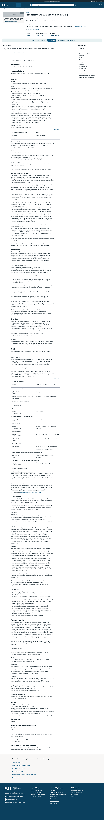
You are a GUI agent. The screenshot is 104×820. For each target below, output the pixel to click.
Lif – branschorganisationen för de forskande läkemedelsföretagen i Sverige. (15, 795)
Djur (23, 5)
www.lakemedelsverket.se (26, 492)
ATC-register (74, 794)
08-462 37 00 (39, 790)
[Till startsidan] (3, 9)
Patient (13, 5)
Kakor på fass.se (54, 798)
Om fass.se (53, 790)
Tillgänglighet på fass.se (56, 792)
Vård (18, 5)
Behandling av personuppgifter (58, 794)
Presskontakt (53, 796)
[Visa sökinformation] (76, 5)
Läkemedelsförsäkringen (80, 26)
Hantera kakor (54, 803)
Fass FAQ (73, 796)
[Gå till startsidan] (5, 5)
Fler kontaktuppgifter (36, 796)
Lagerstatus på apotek (77, 790)
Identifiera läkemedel (76, 792)
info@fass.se (38, 792)
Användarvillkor (54, 801)
